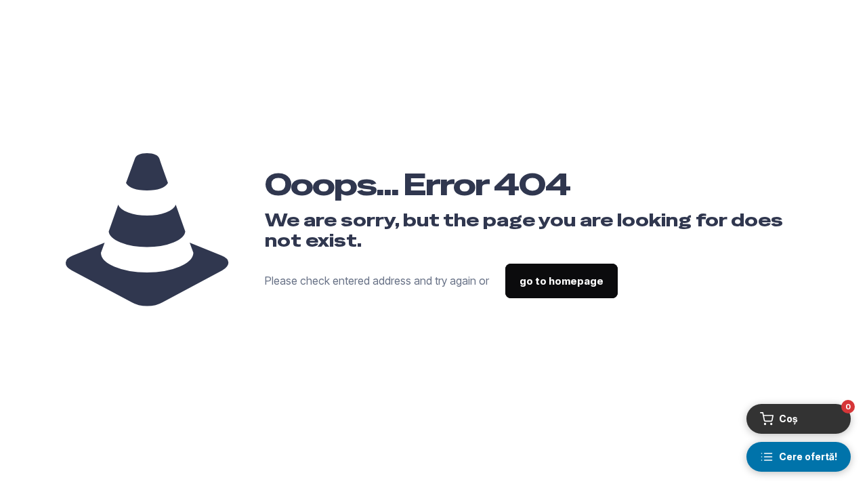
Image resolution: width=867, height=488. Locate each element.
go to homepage (562, 280)
